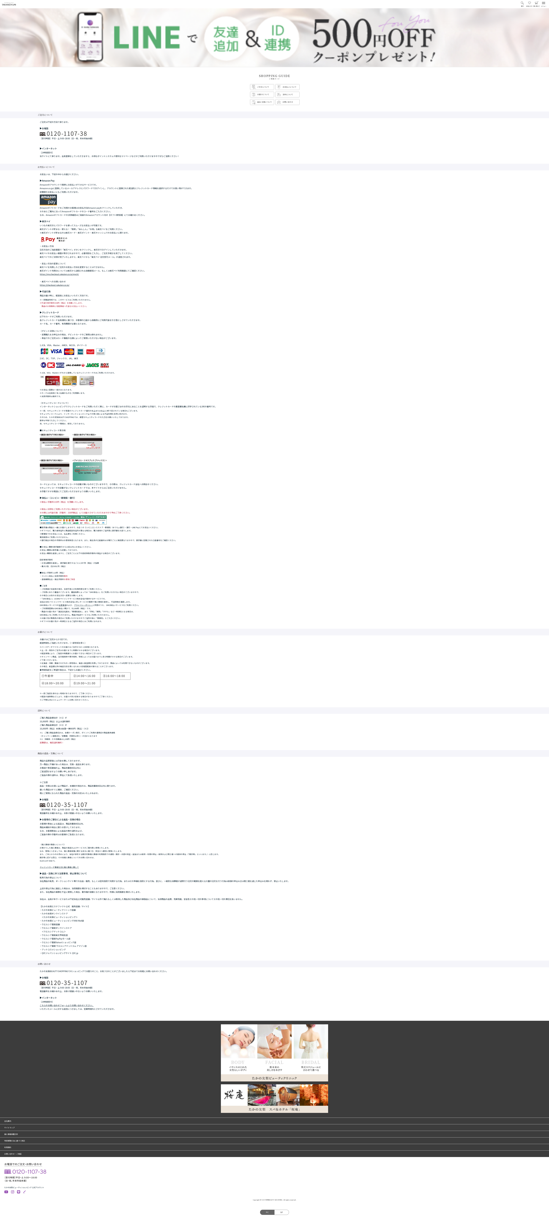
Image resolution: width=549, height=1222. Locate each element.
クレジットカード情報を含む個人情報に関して (59, 867)
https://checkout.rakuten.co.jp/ (54, 285)
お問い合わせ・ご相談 (12, 1154)
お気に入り (529, 4)
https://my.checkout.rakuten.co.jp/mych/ (59, 274)
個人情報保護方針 (11, 1134)
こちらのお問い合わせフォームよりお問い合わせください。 (67, 1005)
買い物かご (536, 4)
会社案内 (7, 1121)
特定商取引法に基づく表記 (14, 1140)
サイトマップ (9, 1127)
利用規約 (7, 1147)
